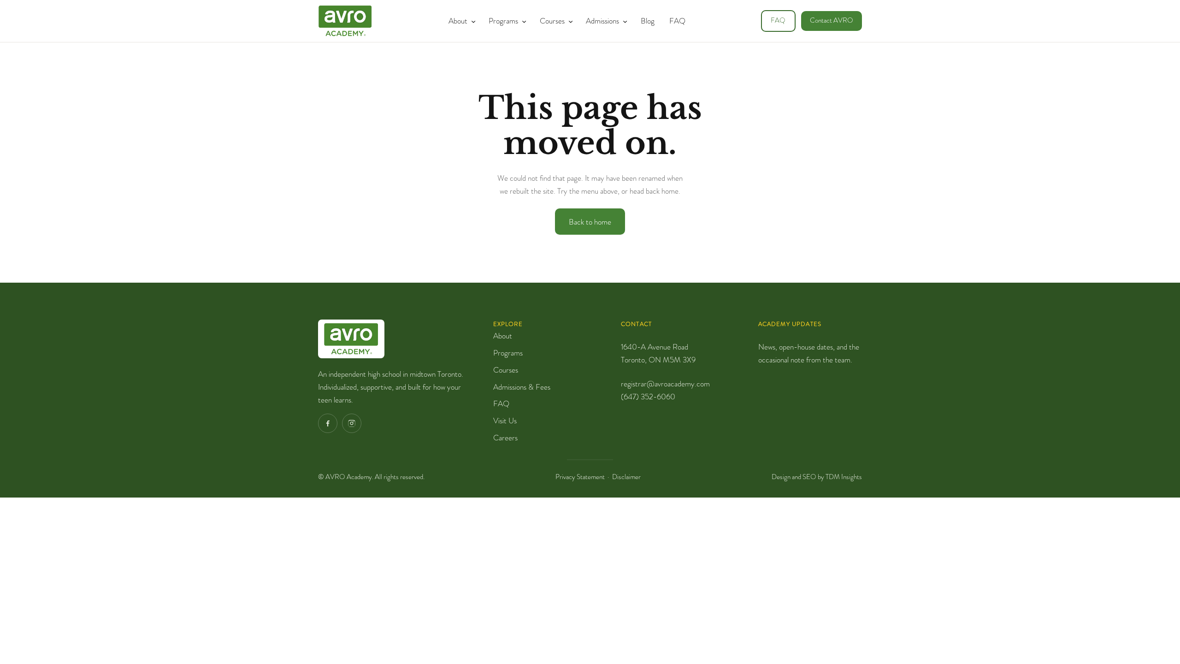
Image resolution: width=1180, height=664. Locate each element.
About (502, 335)
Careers (505, 437)
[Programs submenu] (522, 20)
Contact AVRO (831, 20)
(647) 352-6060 (648, 396)
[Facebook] (327, 423)
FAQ (778, 20)
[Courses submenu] (568, 20)
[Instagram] (351, 423)
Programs (508, 352)
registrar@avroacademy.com (665, 383)
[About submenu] (471, 20)
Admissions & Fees (521, 386)
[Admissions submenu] (623, 20)
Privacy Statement (580, 477)
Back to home (590, 221)
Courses (505, 369)
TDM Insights (844, 477)
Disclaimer (626, 477)
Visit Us (505, 420)
